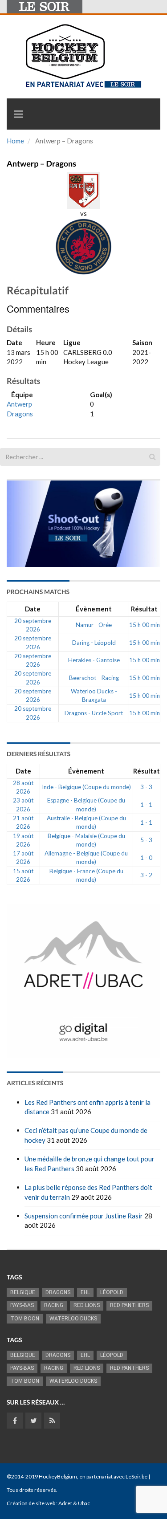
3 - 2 (146, 875)
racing (53, 1305)
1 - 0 (146, 857)
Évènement (94, 609)
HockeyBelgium (58, 1476)
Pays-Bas (22, 1305)
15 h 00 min (144, 624)
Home (15, 141)
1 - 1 (146, 804)
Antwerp (19, 404)
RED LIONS (86, 1305)
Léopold (111, 1292)
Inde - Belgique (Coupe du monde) (86, 786)
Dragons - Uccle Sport (94, 713)
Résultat (144, 609)
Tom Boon (24, 1318)
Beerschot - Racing (94, 677)
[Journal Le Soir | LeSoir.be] (44, 6)
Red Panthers (129, 1305)
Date (33, 609)
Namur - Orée (94, 624)
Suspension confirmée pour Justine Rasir (83, 1216)
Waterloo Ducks (73, 1318)
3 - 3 (146, 786)
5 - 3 (146, 839)
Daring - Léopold (94, 642)
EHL (85, 1292)
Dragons (20, 414)
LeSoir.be (136, 1476)
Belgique (22, 1292)
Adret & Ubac (74, 1503)
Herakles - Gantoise (94, 660)
